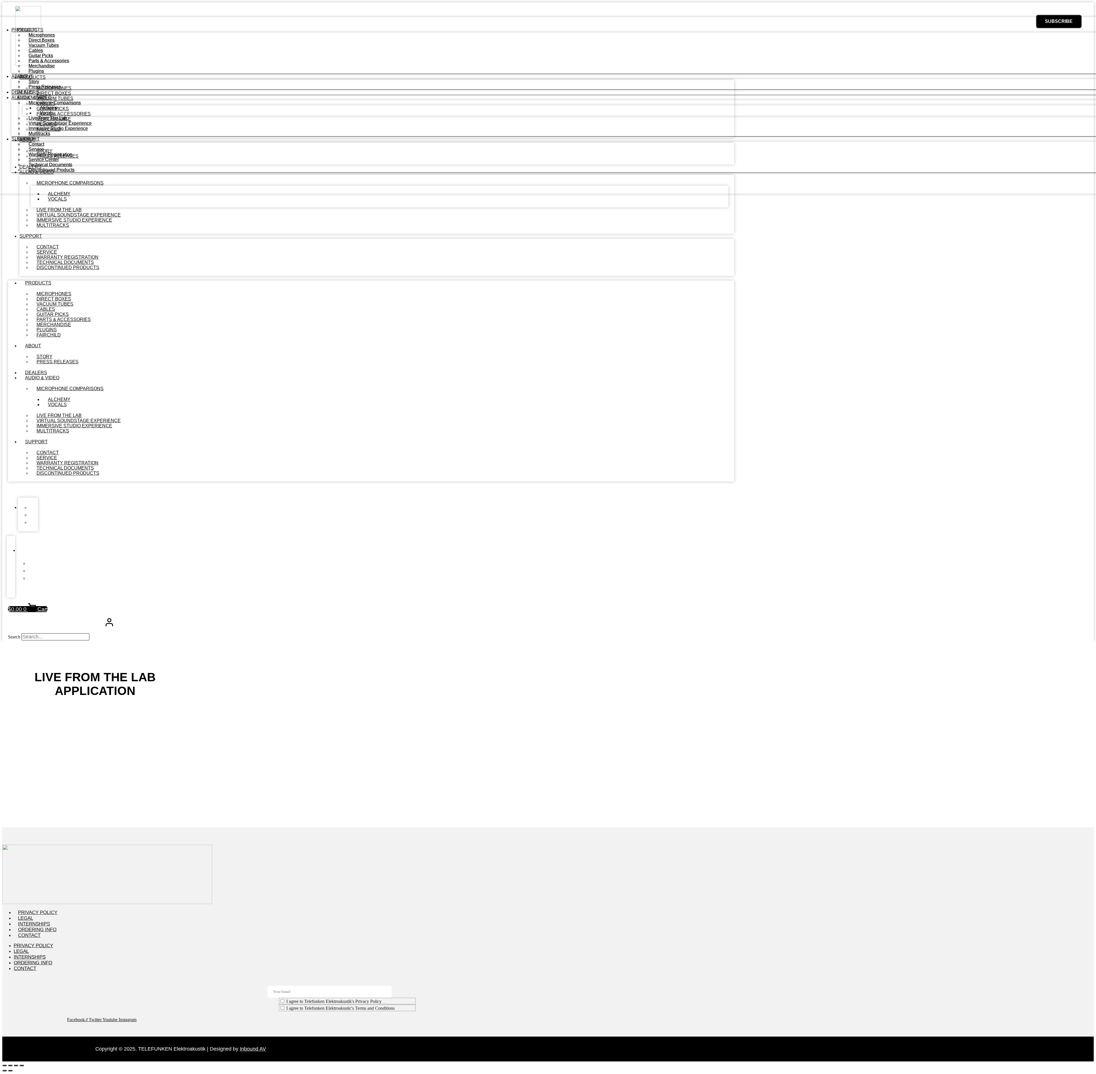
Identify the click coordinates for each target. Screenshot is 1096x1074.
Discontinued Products (68, 267)
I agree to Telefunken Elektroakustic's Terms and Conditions (340, 1008)
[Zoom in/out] (4, 1065)
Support (30, 236)
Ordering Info (37, 929)
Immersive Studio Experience (58, 128)
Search (14, 636)
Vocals (57, 199)
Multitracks (53, 225)
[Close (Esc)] (21, 1065)
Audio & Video (42, 377)
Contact (36, 144)
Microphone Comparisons (70, 388)
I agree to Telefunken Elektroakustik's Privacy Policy (334, 1001)
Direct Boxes (42, 40)
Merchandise (42, 65)
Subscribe (1059, 21)
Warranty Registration (50, 154)
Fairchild (49, 334)
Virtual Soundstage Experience (60, 123)
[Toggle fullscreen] (10, 1065)
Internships (34, 924)
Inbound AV (253, 1049)
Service (36, 149)
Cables (36, 50)
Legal (25, 918)
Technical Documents (50, 164)
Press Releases (57, 361)
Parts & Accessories (49, 60)
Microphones (42, 35)
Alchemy (49, 107)
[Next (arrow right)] (10, 1070)
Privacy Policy (37, 912)
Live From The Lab (48, 118)
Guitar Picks (41, 55)
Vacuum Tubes (44, 45)
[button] (371, 489)
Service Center (44, 159)
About (33, 345)
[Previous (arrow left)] (4, 1070)
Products (38, 282)
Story (34, 81)
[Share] (16, 1065)
